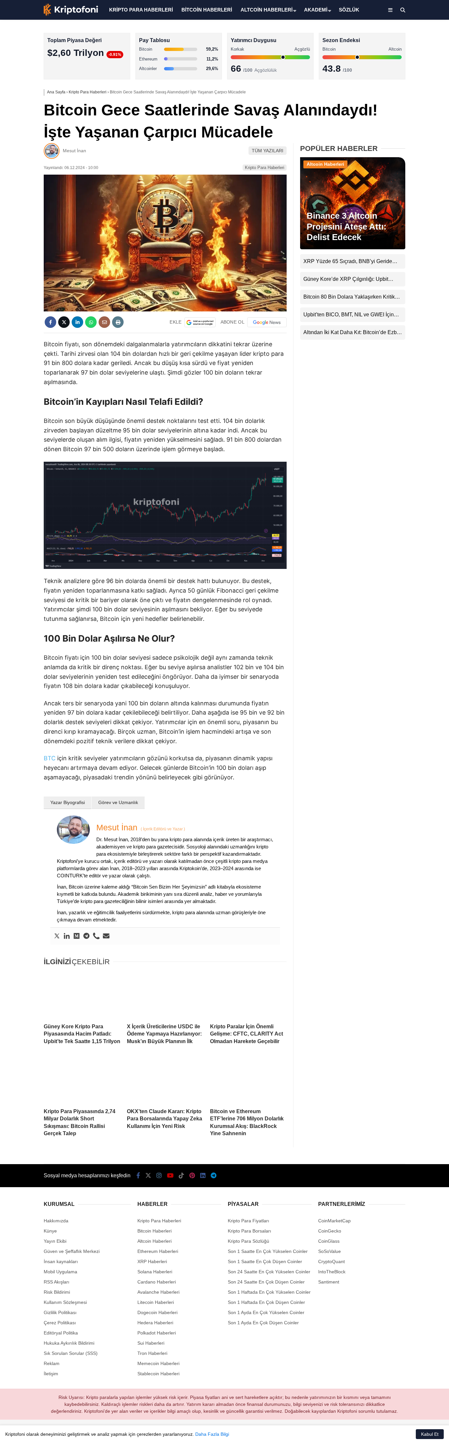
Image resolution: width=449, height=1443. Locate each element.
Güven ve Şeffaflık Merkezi (72, 1251)
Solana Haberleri (391, 120)
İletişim (51, 1373)
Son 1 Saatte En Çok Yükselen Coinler (268, 1251)
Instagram (410, 227)
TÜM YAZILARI (267, 150)
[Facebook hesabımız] (138, 1175)
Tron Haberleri (152, 1353)
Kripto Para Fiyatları (248, 1220)
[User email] (106, 936)
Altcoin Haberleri (391, 94)
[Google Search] (200, 322)
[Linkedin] (66, 936)
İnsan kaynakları (61, 1261)
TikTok (410, 264)
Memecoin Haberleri (395, 146)
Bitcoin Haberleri (391, 81)
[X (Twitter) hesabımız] (408, 209)
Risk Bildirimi (57, 1292)
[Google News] (267, 322)
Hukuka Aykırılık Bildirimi (69, 1343)
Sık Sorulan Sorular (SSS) (71, 1353)
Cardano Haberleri (156, 1281)
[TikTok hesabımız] (181, 1175)
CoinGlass (329, 1241)
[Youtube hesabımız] (170, 1175)
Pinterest (411, 282)
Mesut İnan (74, 150)
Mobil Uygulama (60, 1271)
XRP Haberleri (388, 133)
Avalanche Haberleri (158, 1292)
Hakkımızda (56, 1220)
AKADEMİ (315, 9)
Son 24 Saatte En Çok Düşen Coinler (266, 1281)
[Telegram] (86, 936)
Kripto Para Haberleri (395, 67)
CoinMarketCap (334, 1220)
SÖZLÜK (349, 9)
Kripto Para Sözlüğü (248, 1241)
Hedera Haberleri (155, 1322)
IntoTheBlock (331, 1271)
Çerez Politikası (60, 1322)
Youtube (411, 246)
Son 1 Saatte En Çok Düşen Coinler (265, 1261)
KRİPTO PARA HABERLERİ (141, 9)
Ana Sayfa (390, 36)
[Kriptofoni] (71, 14)
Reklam (51, 1363)
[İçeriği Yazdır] (118, 322)
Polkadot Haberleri (156, 1332)
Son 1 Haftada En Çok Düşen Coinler (266, 1302)
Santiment (328, 1281)
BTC (50, 758)
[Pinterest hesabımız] (192, 1175)
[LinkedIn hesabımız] (202, 1175)
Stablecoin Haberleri (394, 159)
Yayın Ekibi (55, 1241)
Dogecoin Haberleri (157, 1312)
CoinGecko (329, 1231)
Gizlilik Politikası (60, 1312)
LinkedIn (410, 301)
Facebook (409, 190)
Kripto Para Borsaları (249, 1231)
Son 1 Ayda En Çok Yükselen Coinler (266, 1312)
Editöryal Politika (61, 1332)
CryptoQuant (331, 1261)
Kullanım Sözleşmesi (65, 1302)
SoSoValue (329, 1251)
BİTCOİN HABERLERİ (206, 9)
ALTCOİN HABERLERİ (267, 9)
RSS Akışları (56, 1281)
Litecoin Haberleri (155, 1302)
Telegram (410, 319)
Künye (50, 1231)
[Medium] (76, 936)
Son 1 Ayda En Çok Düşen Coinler (263, 1322)
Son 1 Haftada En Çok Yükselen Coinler (269, 1292)
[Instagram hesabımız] (159, 1175)
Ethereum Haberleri (394, 107)
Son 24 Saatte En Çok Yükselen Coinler (269, 1271)
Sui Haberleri (150, 1343)
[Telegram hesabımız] (213, 1175)
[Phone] (96, 936)
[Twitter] (57, 936)
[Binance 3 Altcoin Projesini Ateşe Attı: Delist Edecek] (352, 247)
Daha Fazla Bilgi (212, 1434)
